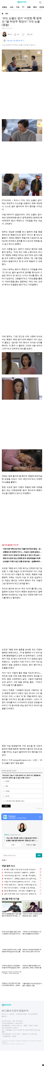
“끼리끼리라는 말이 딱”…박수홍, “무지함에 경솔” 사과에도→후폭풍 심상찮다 (21, 875)
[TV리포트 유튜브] (3, 1011)
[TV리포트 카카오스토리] (22, 1011)
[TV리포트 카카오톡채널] (25, 1011)
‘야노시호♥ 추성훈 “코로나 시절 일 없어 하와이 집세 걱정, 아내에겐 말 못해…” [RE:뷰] (22, 838)
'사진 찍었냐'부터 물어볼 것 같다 (14, 801)
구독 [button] (18, 34)
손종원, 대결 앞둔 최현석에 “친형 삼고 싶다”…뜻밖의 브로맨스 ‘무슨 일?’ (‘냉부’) (22, 840)
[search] (40, 2)
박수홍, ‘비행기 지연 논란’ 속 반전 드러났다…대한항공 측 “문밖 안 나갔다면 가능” (21, 869)
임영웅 (7, 781)
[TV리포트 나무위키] (20, 1011)
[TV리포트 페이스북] (13, 1011)
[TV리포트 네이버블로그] (27, 1011)
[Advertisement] (22, 95)
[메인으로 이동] (22, 2)
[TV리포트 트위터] (10, 1011)
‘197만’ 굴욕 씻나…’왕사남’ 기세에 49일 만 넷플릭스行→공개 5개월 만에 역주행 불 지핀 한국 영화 (21, 885)
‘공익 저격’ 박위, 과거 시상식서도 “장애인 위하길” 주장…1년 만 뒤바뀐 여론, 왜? (21, 894)
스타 (11, 7)
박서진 (7, 796)
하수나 (10, 34)
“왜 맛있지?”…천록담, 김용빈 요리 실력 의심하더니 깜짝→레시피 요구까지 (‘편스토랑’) (21, 878)
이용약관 (11, 1014)
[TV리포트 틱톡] (8, 1011)
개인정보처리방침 (21, 1014)
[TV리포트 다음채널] (15, 1011)
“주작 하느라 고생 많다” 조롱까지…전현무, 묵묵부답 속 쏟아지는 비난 (21, 872)
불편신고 (4, 1016)
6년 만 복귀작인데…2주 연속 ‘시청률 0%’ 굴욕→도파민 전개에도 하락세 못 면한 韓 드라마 (21, 891)
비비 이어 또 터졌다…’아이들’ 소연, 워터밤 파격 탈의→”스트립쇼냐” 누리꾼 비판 (21, 888)
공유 (31, 34)
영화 (29, 7)
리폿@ (4, 7)
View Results (39, 808)
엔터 (6, 13)
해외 (35, 7)
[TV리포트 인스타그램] (5, 1011)
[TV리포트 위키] (18, 1011)
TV (23, 7)
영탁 (6, 786)
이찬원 (7, 791)
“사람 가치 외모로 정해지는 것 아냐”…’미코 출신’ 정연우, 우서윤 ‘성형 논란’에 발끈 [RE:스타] (21, 882)
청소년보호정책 (33, 1014)
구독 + (13, 845)
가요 (17, 7)
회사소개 (4, 1014)
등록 (39, 855)
